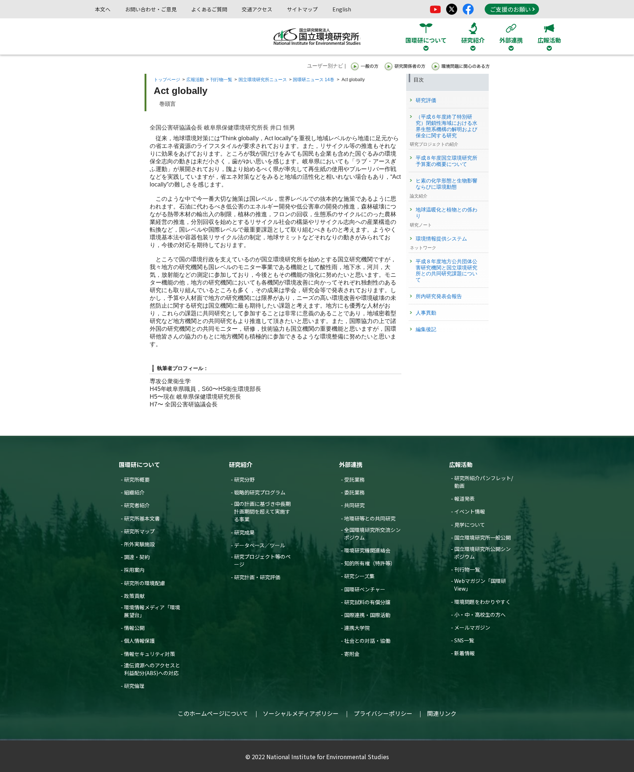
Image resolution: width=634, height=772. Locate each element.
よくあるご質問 (209, 9)
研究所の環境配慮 (144, 583)
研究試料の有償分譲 (367, 602)
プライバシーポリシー (383, 713)
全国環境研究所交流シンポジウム (372, 533)
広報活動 (195, 79)
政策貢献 (134, 595)
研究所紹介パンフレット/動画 (483, 481)
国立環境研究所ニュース (262, 79)
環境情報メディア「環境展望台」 (152, 611)
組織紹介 (134, 492)
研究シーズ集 (359, 576)
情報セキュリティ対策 (149, 653)
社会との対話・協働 (367, 640)
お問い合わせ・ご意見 (150, 9)
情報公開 (134, 627)
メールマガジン (472, 627)
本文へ (102, 9)
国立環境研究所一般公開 (482, 537)
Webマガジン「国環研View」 (480, 584)
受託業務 (354, 479)
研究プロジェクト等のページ (262, 560)
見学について (469, 524)
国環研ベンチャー (364, 589)
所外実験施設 (139, 544)
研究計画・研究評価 (257, 577)
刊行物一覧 (221, 79)
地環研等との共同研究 (370, 518)
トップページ (167, 79)
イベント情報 (469, 511)
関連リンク (441, 713)
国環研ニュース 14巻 (313, 79)
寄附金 (352, 653)
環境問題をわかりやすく (482, 601)
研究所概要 (137, 479)
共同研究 (354, 505)
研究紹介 (240, 464)
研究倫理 (134, 685)
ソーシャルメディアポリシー (301, 713)
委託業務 (354, 492)
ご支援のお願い (510, 9)
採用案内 (134, 569)
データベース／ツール (259, 545)
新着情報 (464, 653)
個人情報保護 (139, 640)
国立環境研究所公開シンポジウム (482, 552)
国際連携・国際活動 (367, 615)
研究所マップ (139, 531)
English (341, 9)
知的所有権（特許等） (370, 563)
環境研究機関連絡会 (367, 550)
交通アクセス (257, 9)
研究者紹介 (137, 505)
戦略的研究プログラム (259, 492)
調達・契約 (137, 557)
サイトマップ (302, 9)
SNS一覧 (464, 640)
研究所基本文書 (142, 518)
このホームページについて (213, 713)
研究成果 (244, 532)
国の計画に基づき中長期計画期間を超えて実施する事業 (262, 511)
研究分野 (244, 479)
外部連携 (350, 464)
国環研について (139, 464)
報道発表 (464, 498)
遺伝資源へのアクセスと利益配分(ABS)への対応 (152, 669)
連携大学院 (357, 627)
